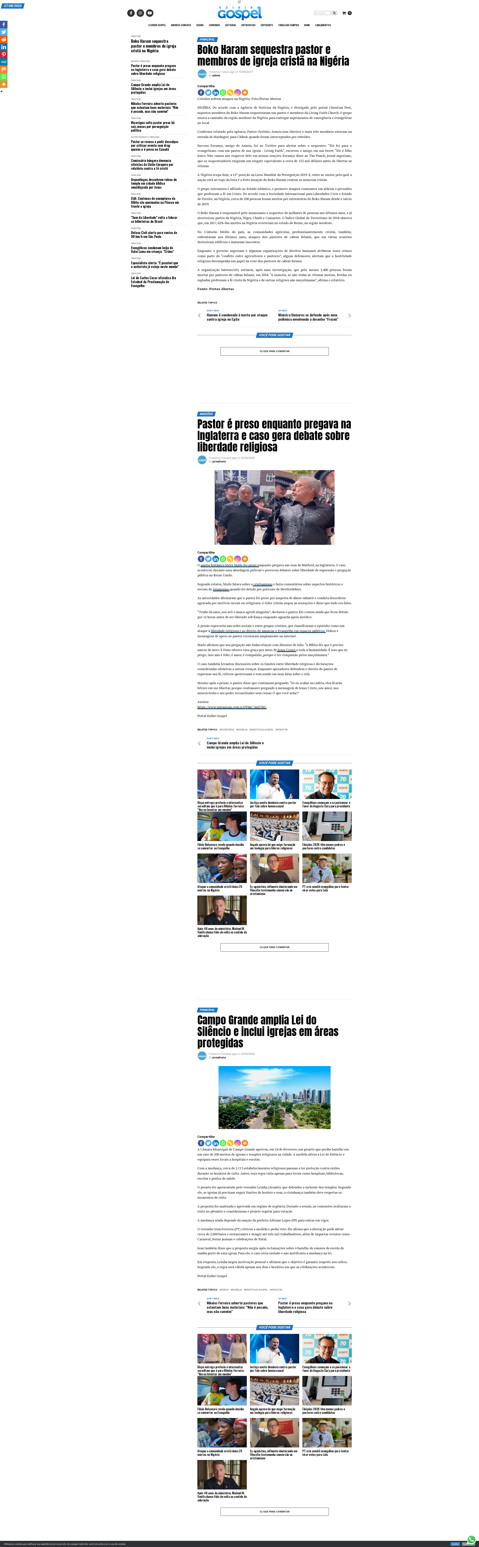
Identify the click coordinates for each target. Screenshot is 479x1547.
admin (216, 75)
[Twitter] (208, 92)
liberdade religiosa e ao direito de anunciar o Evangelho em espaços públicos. (268, 600)
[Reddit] (3, 39)
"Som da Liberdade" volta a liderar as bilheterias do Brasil (154, 219)
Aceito (455, 1544)
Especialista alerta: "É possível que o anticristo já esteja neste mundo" (155, 265)
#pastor (282, 699)
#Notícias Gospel (262, 699)
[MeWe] (3, 62)
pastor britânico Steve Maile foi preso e (230, 534)
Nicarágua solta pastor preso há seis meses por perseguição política (153, 126)
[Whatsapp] (223, 92)
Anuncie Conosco (181, 25)
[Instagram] (237, 92)
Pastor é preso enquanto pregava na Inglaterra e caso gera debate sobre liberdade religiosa (153, 69)
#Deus (225, 1228)
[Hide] (1, 91)
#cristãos (227, 699)
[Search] (334, 13)
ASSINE (200, 25)
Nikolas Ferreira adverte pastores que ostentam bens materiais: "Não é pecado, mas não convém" (154, 107)
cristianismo (262, 553)
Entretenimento (140, 137)
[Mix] (3, 69)
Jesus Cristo (286, 619)
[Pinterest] (3, 54)
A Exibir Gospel (157, 25)
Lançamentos (323, 25)
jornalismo (219, 430)
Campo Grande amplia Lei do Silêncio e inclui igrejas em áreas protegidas (153, 88)
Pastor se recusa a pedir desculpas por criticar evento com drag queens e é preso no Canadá (154, 145)
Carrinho (214, 25)
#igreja (243, 699)
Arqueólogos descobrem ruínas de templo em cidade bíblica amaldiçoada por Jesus (154, 183)
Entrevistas (248, 25)
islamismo (221, 558)
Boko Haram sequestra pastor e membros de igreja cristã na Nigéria (153, 46)
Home (307, 25)
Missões (135, 61)
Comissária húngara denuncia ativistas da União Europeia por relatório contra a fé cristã (152, 164)
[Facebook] (201, 92)
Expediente (267, 25)
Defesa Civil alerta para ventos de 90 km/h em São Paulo (154, 234)
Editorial (230, 25)
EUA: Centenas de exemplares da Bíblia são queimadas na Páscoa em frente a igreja (155, 202)
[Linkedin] (215, 92)
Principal (136, 36)
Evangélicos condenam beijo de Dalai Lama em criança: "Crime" (152, 249)
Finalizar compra (288, 25)
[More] (245, 92)
